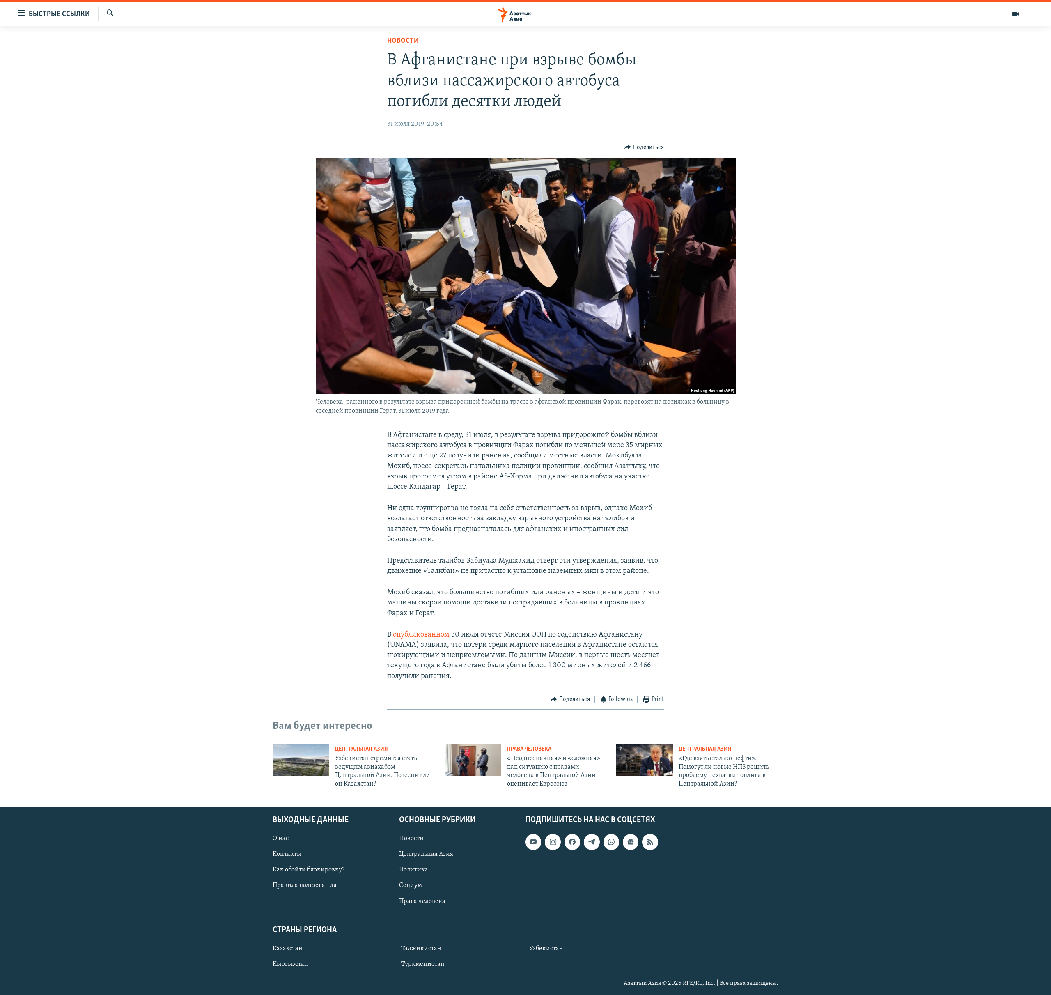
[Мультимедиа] (1015, 14)
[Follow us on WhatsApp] (611, 842)
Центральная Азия (361, 749)
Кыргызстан (290, 964)
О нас (281, 838)
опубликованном (422, 635)
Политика (413, 869)
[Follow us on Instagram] (552, 842)
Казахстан (288, 948)
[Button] (644, 147)
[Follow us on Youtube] (533, 842)
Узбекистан (546, 948)
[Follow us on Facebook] (572, 842)
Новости (403, 41)
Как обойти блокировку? (308, 869)
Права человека (529, 749)
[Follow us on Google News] (630, 842)
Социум (410, 885)
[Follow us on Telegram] (591, 842)
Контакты (287, 854)
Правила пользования (305, 885)
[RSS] (650, 842)
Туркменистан (423, 964)
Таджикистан (421, 948)
